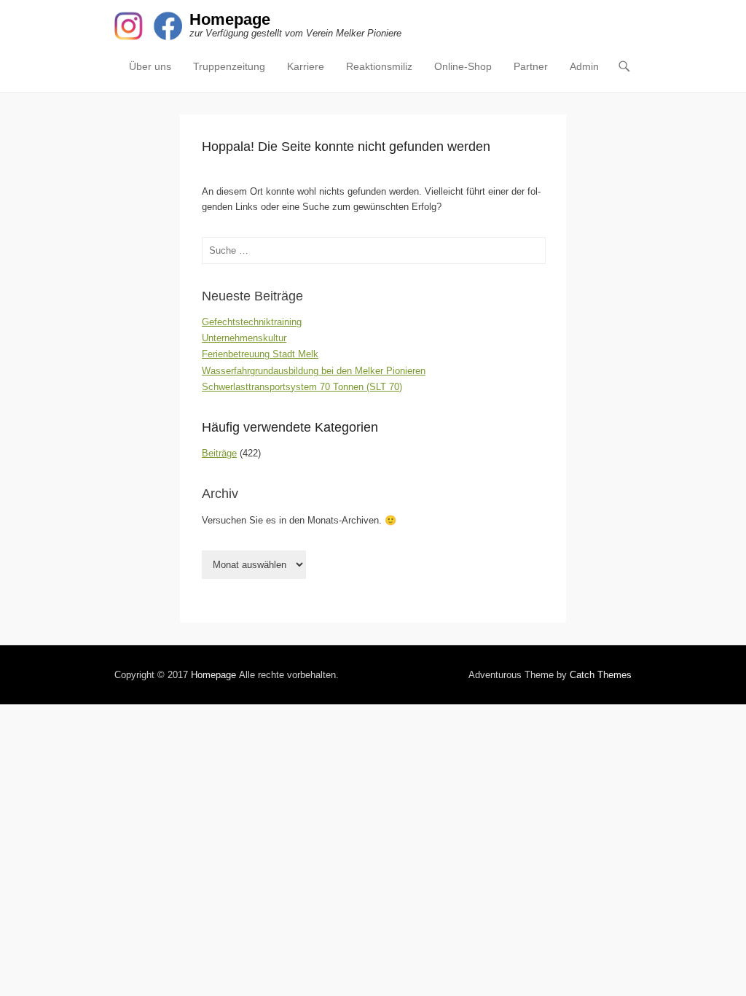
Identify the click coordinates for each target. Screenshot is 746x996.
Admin (584, 66)
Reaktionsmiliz (379, 66)
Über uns (150, 66)
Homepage (229, 19)
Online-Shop (463, 66)
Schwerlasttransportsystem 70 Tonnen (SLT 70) (302, 386)
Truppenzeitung (229, 66)
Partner (531, 66)
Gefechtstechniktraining (252, 321)
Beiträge (219, 453)
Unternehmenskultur (244, 337)
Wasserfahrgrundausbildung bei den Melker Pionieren (313, 370)
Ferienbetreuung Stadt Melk (260, 354)
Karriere (305, 66)
